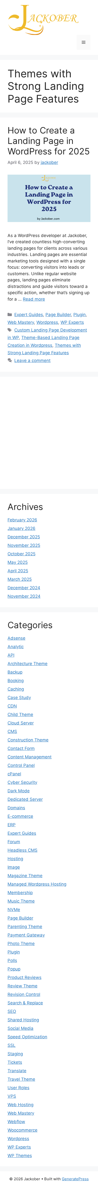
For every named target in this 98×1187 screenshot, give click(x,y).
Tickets (15, 1062)
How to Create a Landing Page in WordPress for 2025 (49, 140)
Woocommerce (22, 1130)
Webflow (16, 1121)
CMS (12, 731)
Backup (15, 672)
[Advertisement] (49, 432)
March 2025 (20, 579)
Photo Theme (21, 943)
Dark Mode (19, 790)
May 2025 (18, 562)
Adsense (16, 638)
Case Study (19, 697)
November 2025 (24, 545)
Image (14, 867)
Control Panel (21, 765)
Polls (12, 960)
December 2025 (24, 536)
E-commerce (20, 816)
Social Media (20, 1028)
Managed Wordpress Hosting (37, 884)
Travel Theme (21, 1079)
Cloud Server (21, 722)
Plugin (79, 314)
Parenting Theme (25, 926)
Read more (34, 299)
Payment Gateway (26, 935)
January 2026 (21, 528)
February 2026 (22, 519)
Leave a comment (32, 360)
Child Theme (20, 714)
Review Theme (22, 985)
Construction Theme (28, 739)
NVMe (14, 909)
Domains (16, 807)
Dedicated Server (25, 799)
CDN (12, 706)
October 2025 (21, 553)
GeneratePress (75, 1179)
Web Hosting (20, 1104)
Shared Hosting (23, 1019)
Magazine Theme (25, 875)
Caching (16, 689)
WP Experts (72, 322)
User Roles (18, 1087)
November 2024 (24, 596)
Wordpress (47, 322)
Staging (15, 1053)
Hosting (15, 858)
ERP (12, 824)
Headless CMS (22, 850)
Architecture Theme (27, 663)
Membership (20, 892)
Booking (16, 680)
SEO (12, 1011)
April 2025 (18, 570)
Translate (17, 1070)
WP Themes (20, 1155)
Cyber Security (22, 782)
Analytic (16, 646)
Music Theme (21, 901)
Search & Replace (25, 1002)
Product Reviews (24, 977)
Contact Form (21, 748)
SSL (12, 1045)
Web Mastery (21, 322)
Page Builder (58, 314)
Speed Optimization (27, 1036)
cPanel (14, 773)
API (11, 655)
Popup (14, 968)
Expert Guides (28, 314)
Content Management (30, 756)
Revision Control (24, 994)
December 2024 (24, 587)
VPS (12, 1096)
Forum (14, 841)
